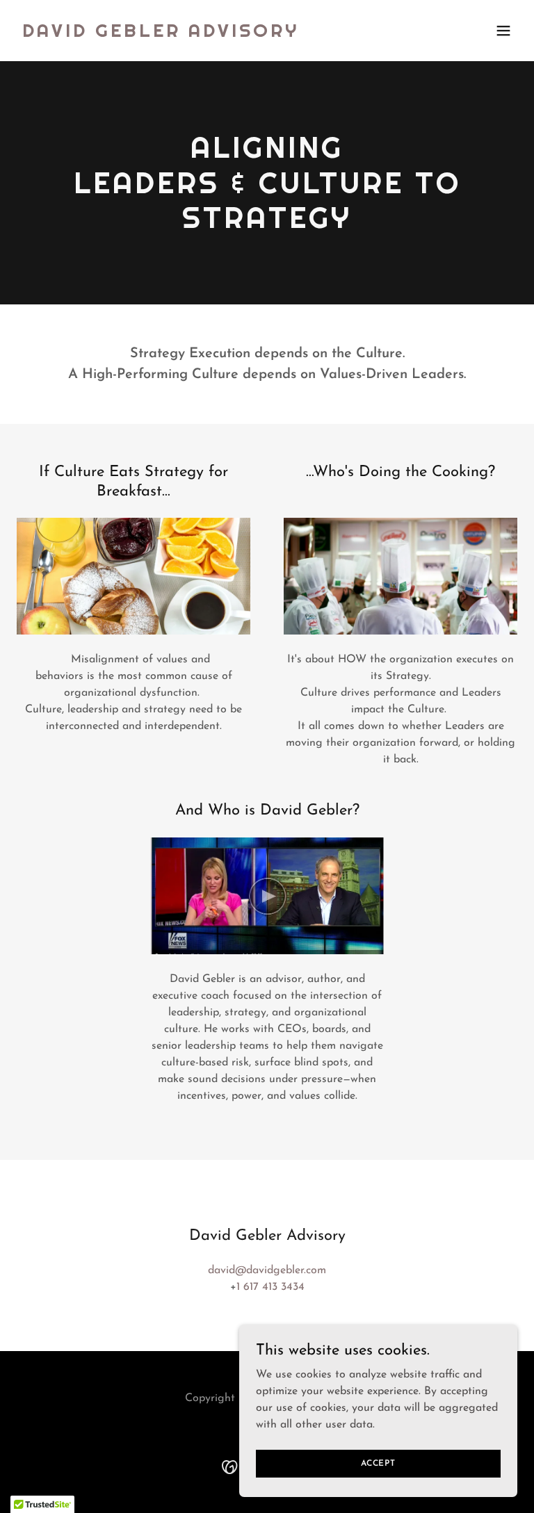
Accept (378, 1463)
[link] (160, 34)
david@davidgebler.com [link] (267, 1270)
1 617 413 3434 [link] (270, 1287)
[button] (503, 30)
